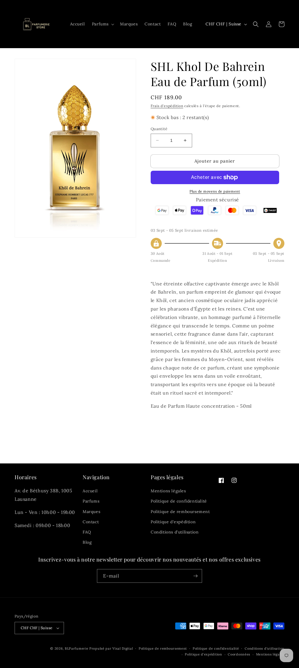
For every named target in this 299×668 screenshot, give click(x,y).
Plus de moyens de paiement (215, 191)
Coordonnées (239, 654)
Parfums (91, 501)
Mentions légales (168, 490)
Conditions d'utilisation (175, 532)
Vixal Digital (122, 648)
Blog (87, 542)
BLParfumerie (76, 648)
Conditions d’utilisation (264, 648)
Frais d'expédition (167, 106)
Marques (91, 511)
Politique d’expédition (203, 654)
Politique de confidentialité (179, 501)
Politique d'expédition (173, 521)
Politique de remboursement (180, 511)
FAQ (87, 532)
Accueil (90, 490)
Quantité (159, 128)
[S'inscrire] (195, 576)
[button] (102, 24)
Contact (91, 521)
